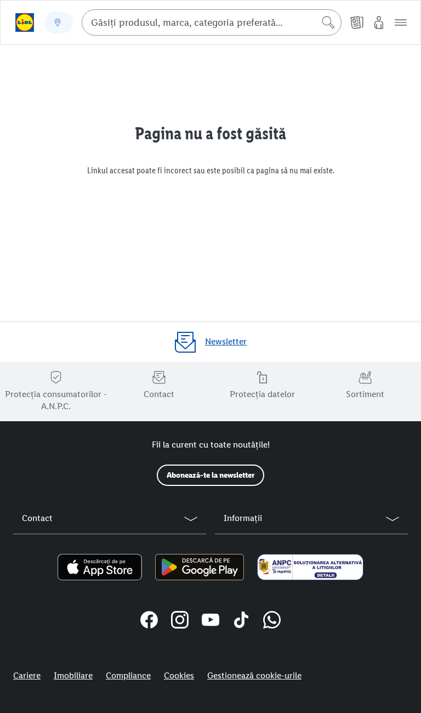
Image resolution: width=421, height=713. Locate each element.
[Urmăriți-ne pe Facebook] (149, 621)
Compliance (128, 675)
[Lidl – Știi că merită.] (25, 22)
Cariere (27, 675)
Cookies (179, 675)
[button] (400, 22)
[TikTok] (241, 621)
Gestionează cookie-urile (254, 675)
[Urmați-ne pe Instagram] (180, 621)
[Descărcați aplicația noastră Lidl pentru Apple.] (100, 567)
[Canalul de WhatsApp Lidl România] (272, 621)
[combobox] (212, 22)
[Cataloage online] (356, 22)
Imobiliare (73, 675)
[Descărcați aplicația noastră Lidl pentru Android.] (199, 567)
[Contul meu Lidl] (378, 22)
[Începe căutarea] (328, 22)
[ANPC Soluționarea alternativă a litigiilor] (310, 567)
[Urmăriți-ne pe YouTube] (210, 621)
